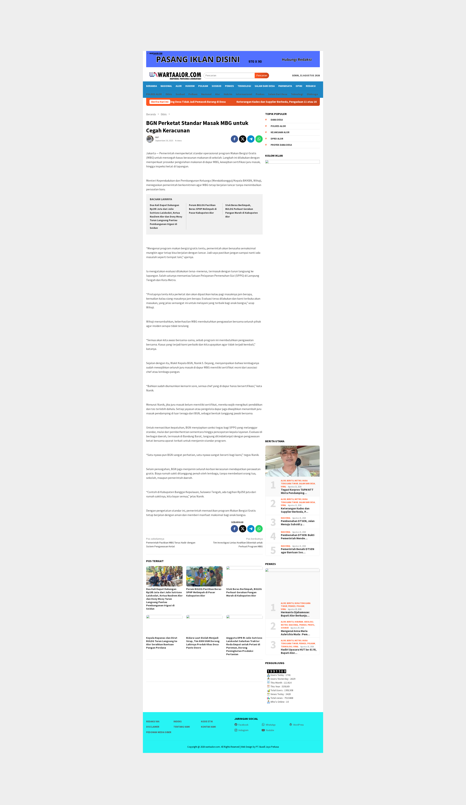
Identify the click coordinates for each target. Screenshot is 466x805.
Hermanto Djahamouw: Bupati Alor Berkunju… (295, 614)
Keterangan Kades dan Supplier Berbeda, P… (295, 510)
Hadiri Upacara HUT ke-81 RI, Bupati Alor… (299, 651)
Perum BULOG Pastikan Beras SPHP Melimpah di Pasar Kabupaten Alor (203, 209)
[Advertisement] (233, 25)
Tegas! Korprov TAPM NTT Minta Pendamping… (297, 491)
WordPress (298, 724)
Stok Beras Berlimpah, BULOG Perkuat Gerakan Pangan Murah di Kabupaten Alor (244, 592)
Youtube (270, 730)
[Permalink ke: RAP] (149, 138)
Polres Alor (278, 126)
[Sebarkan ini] (234, 139)
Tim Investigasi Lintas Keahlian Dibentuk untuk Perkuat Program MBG (238, 542)
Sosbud (285, 628)
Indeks (177, 721)
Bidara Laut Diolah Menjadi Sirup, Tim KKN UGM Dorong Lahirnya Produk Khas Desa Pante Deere (203, 642)
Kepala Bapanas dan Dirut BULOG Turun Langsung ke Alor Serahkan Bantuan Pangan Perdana (161, 642)
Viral (283, 486)
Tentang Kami (181, 726)
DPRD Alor (277, 138)
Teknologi (286, 646)
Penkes (292, 606)
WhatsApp (271, 724)
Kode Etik (207, 721)
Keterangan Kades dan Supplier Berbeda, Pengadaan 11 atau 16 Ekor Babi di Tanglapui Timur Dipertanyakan (277, 101)
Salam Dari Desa (307, 483)
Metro (298, 480)
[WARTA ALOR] (175, 75)
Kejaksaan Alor (280, 132)
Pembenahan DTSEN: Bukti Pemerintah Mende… (297, 536)
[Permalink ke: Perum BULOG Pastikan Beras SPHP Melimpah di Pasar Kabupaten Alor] (204, 576)
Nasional (286, 518)
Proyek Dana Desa (281, 145)
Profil (311, 625)
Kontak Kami (208, 726)
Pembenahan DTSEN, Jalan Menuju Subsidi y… (298, 522)
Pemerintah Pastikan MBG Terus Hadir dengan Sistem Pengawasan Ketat (170, 542)
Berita (290, 480)
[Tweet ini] (242, 139)
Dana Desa (277, 119)
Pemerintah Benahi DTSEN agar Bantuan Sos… (297, 550)
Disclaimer (152, 726)
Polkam (300, 606)
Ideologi (308, 622)
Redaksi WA (152, 721)
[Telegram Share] (250, 139)
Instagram (243, 730)
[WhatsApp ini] (259, 139)
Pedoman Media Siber (158, 732)
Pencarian (261, 75)
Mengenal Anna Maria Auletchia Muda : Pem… (295, 632)
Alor (283, 480)
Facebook (243, 724)
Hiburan (299, 622)
